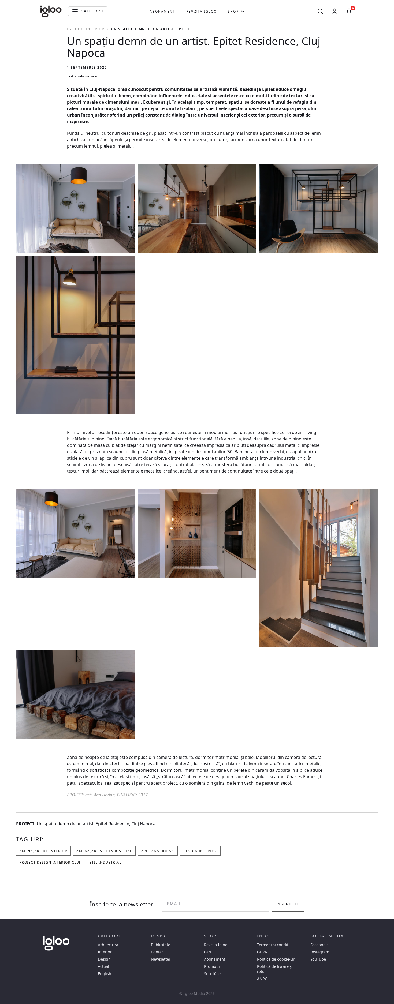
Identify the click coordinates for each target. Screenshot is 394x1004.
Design (104, 959)
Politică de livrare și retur (275, 969)
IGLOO (73, 29)
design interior (200, 851)
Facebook (319, 944)
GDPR (262, 951)
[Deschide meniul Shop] (242, 11)
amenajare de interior (43, 851)
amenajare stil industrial (104, 851)
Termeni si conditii (274, 944)
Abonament (162, 11)
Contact (158, 951)
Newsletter (160, 959)
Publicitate (160, 944)
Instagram (319, 951)
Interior (95, 29)
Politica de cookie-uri (276, 959)
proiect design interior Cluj (50, 862)
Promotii (212, 966)
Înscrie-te (288, 904)
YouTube (318, 959)
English (104, 973)
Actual (103, 966)
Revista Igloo (201, 11)
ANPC (262, 978)
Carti (208, 951)
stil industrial (106, 862)
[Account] (334, 11)
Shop (233, 11)
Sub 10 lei (213, 973)
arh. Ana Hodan (157, 851)
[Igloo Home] (51, 11)
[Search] (320, 11)
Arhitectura (108, 944)
